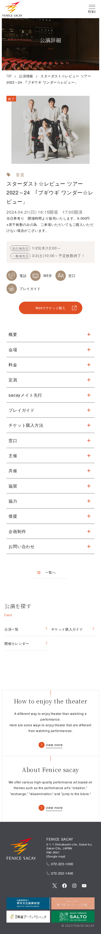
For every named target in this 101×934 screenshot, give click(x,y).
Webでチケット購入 (50, 308)
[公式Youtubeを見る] (84, 886)
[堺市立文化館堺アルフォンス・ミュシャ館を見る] (73, 903)
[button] (12, 10)
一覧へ (50, 572)
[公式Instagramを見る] (74, 886)
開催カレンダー (16, 643)
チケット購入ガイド (67, 629)
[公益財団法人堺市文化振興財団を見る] (28, 903)
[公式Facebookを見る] (64, 886)
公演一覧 (11, 629)
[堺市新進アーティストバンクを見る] (28, 917)
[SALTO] (73, 917)
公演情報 (26, 75)
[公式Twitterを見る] (54, 886)
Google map (55, 856)
